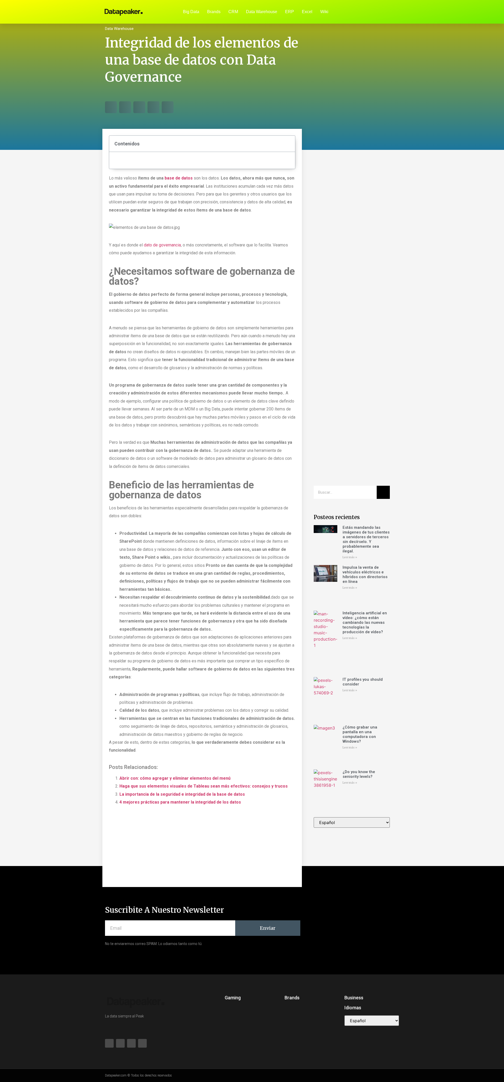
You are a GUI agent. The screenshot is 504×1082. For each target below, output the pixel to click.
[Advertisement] (352, 239)
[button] (111, 107)
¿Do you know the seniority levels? (359, 774)
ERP (289, 11)
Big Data (191, 11)
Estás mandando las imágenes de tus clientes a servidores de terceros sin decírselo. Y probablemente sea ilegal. (366, 539)
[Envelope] (385, 11)
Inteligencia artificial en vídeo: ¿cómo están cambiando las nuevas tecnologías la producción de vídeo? (365, 622)
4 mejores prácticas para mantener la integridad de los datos (180, 802)
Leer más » (350, 557)
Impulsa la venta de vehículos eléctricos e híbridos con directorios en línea (365, 574)
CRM (233, 11)
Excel (307, 11)
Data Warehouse (261, 11)
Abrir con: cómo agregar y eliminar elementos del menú (174, 778)
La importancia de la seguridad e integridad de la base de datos (182, 794)
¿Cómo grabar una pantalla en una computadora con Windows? (360, 734)
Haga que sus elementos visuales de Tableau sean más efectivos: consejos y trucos (203, 786)
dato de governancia (162, 244)
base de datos (179, 178)
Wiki (324, 11)
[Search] (383, 492)
